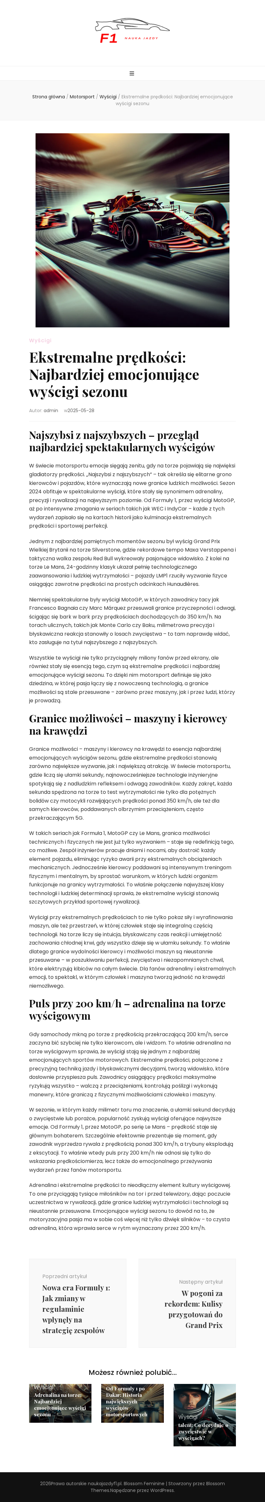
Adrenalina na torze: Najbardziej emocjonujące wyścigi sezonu (60, 1405)
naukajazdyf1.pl (105, 1483)
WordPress (162, 1490)
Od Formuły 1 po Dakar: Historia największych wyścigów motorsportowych (126, 1401)
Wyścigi (40, 340)
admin (51, 410)
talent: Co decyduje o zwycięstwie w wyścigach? (203, 1431)
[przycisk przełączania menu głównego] (133, 74)
